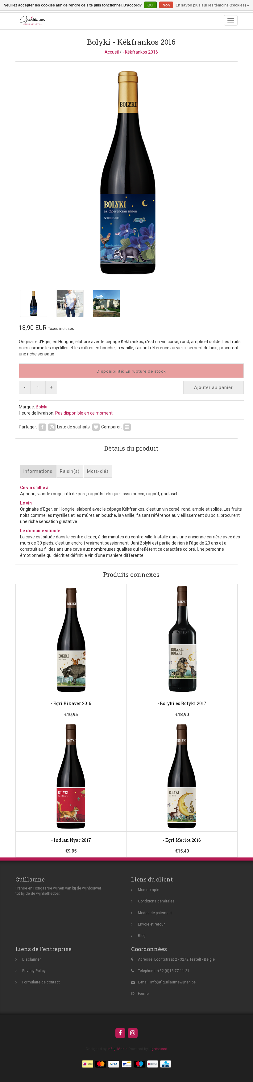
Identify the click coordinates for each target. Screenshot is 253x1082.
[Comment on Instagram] (52, 426)
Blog (142, 936)
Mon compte (148, 890)
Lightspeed (158, 1049)
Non (166, 5)
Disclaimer (31, 959)
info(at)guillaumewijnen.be (173, 982)
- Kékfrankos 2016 (140, 52)
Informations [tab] (37, 471)
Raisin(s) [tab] (70, 471)
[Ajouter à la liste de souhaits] (96, 426)
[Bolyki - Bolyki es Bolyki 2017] (182, 652)
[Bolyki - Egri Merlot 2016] (182, 789)
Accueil (112, 52)
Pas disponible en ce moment (84, 413)
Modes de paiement (155, 913)
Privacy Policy (34, 971)
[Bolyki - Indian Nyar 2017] (71, 789)
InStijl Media (117, 1049)
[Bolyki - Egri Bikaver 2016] (71, 652)
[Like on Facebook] (42, 426)
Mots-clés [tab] (98, 471)
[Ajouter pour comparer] (127, 426)
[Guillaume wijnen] (31, 20)
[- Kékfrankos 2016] (131, 173)
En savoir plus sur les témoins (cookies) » (212, 5)
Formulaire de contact (41, 982)
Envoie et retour (151, 924)
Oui (150, 5)
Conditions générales (156, 901)
